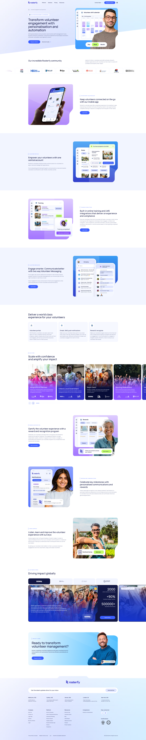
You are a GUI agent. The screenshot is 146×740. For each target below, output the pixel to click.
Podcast (66, 722)
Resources (61, 2)
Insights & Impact (49, 720)
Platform (44, 2)
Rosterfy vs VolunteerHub (88, 712)
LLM (50, 735)
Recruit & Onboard (49, 712)
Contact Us (30, 714)
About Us (30, 712)
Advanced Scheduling (50, 716)
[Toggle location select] (117, 2)
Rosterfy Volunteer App (50, 722)
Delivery (47, 724)
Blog (65, 716)
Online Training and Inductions (52, 714)
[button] (33, 403)
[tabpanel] (73, 603)
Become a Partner (31, 720)
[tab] (39, 581)
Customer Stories (68, 714)
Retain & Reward (49, 718)
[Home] (28, 9)
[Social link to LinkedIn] (102, 713)
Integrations (48, 726)
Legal (29, 722)
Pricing (55, 2)
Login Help (30, 716)
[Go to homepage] (32, 2)
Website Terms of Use (43, 735)
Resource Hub (67, 712)
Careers (29, 718)
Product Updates (68, 724)
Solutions (50, 2)
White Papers (67, 718)
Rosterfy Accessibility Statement (59, 735)
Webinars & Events (68, 720)
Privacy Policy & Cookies (33, 735)
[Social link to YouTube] (105, 713)
